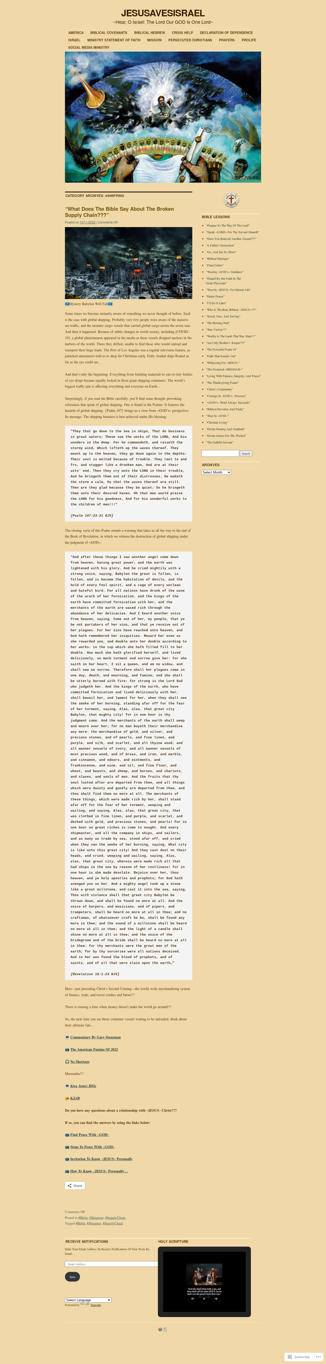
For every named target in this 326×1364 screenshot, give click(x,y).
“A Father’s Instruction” (220, 245)
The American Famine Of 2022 (94, 1049)
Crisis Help (182, 32)
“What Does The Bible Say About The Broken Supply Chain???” (119, 211)
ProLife (249, 40)
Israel (74, 40)
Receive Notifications (86, 1241)
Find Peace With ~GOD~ (89, 1134)
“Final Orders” (215, 265)
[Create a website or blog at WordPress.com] (160, 1330)
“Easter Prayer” (215, 296)
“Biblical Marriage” (217, 258)
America (76, 32)
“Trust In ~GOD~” (217, 416)
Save (72, 1277)
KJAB (75, 1098)
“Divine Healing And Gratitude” (225, 429)
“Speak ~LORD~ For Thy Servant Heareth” (232, 232)
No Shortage (79, 1061)
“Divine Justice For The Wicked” (226, 435)
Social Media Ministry (89, 47)
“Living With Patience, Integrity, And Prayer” (233, 376)
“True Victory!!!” (216, 329)
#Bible (83, 1217)
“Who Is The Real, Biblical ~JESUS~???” (231, 309)
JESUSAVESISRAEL (163, 12)
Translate (95, 1305)
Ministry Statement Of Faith (113, 40)
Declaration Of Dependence (226, 32)
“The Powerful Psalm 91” (221, 349)
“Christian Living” (217, 422)
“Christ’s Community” (219, 389)
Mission (154, 40)
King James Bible (83, 1085)
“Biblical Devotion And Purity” (225, 409)
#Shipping (96, 1217)
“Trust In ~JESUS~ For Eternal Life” (228, 290)
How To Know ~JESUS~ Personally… (99, 1171)
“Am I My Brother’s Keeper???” (225, 343)
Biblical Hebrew (149, 32)
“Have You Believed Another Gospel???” (231, 239)
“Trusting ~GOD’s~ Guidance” (224, 272)
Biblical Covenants (108, 32)
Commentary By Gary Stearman (95, 1037)
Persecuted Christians (190, 40)
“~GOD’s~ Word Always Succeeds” (228, 402)
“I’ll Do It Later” (216, 303)
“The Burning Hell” (218, 323)
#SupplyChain (115, 1217)
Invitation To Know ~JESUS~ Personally (101, 1158)
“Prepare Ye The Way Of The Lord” (228, 225)
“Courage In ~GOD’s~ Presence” (226, 396)
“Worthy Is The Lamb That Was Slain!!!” (231, 336)
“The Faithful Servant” (219, 442)
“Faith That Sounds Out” (221, 356)
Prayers (227, 40)
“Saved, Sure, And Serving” (223, 316)
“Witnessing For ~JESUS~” (223, 363)
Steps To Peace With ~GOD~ (92, 1146)
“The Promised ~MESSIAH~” (224, 369)
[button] (192, 1298)
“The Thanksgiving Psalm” (222, 382)
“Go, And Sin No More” (221, 252)
